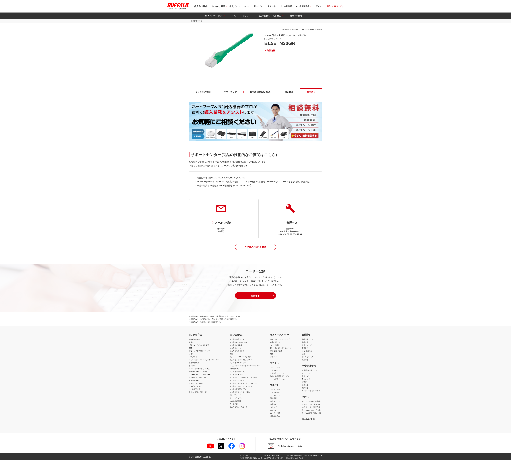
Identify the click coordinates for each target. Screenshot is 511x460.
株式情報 (305, 388)
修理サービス (275, 401)
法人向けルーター (236, 348)
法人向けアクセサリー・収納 (240, 392)
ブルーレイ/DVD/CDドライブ (199, 351)
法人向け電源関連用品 (238, 389)
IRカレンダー (306, 379)
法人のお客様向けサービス (279, 376)
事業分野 (305, 348)
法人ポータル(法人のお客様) (312, 404)
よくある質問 (275, 392)
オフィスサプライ (236, 398)
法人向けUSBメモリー (238, 362)
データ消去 (234, 404)
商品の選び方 (275, 342)
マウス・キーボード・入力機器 (199, 368)
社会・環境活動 (307, 351)
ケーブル (192, 365)
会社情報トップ (307, 339)
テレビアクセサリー (196, 386)
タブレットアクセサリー (198, 377)
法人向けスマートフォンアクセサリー (243, 383)
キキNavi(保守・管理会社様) (311, 413)
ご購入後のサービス (277, 373)
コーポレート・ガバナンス (311, 390)
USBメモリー (194, 357)
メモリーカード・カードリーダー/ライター (204, 359)
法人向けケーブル (236, 374)
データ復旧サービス (277, 379)
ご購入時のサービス (277, 370)
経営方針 (305, 382)
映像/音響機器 (194, 362)
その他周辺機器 (194, 389)
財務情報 (305, 385)
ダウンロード (275, 395)
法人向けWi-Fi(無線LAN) (238, 342)
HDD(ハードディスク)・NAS (199, 345)
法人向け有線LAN (236, 345)
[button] (255, 247)
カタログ (273, 407)
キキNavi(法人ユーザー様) (311, 410)
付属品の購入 (275, 416)
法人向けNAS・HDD (237, 351)
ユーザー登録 (275, 413)
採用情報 (305, 359)
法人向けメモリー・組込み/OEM (241, 359)
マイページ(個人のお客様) (311, 401)
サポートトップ (275, 389)
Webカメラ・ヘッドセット (198, 371)
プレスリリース (307, 357)
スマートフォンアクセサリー (199, 374)
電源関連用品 (194, 380)
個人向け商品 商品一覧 (198, 392)
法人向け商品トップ (237, 339)
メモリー (192, 354)
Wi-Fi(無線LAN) (194, 339)
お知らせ (273, 410)
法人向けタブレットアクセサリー (242, 386)
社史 (303, 354)
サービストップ (275, 367)
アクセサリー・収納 (196, 383)
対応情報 (273, 398)
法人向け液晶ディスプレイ (239, 371)
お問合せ (273, 404)
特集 (271, 354)
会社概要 (305, 342)
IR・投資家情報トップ (309, 370)
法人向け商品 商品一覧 (238, 407)
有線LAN (192, 342)
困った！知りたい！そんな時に (280, 348)
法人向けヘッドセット (238, 380)
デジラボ (273, 357)
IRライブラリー (307, 376)
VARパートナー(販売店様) (311, 407)
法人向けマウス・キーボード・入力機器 (243, 377)
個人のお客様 (308, 418)
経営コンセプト (307, 345)
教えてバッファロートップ (279, 339)
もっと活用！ (274, 345)
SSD (190, 348)
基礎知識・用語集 (276, 351)
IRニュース (306, 373)
